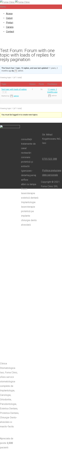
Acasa (9, 13)
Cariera (9, 27)
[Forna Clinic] (15, 2)
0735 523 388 (49, 159)
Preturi (9, 22)
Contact (10, 31)
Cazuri (9, 18)
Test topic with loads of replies (14, 89)
